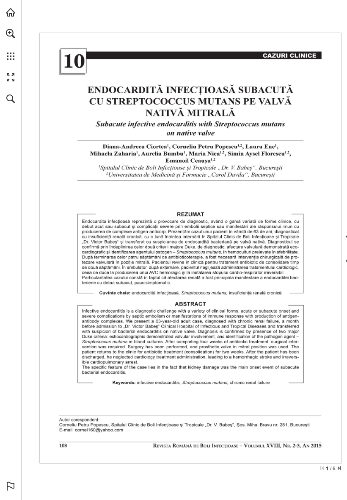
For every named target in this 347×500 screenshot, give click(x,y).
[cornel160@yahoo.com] (99, 430)
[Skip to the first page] (322, 468)
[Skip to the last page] (339, 468)
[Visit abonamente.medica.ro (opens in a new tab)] (10, 12)
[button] (10, 33)
